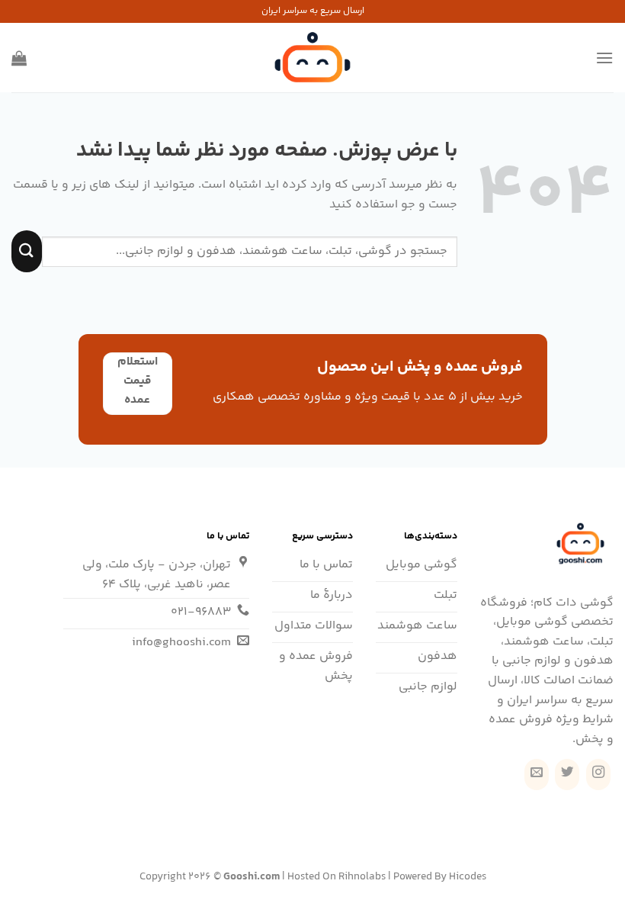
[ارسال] (26, 251)
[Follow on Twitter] (567, 774)
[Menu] (604, 57)
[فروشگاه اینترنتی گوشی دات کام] (312, 57)
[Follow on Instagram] (598, 774)
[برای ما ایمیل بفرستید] (536, 774)
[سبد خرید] (19, 58)
